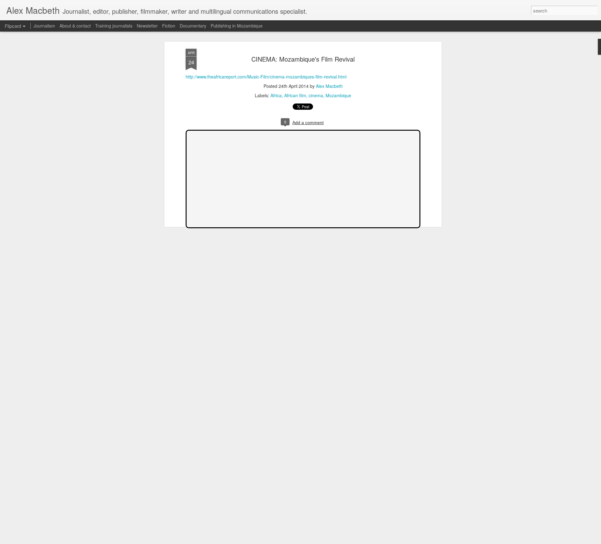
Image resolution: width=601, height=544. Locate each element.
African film (295, 96)
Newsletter (147, 26)
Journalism (44, 26)
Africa (276, 96)
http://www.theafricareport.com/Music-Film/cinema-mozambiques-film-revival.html (266, 76)
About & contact (75, 26)
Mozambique (338, 96)
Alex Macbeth (329, 86)
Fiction (168, 26)
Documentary (193, 26)
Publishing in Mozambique (237, 26)
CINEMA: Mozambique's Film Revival (303, 58)
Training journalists (113, 26)
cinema (316, 96)
